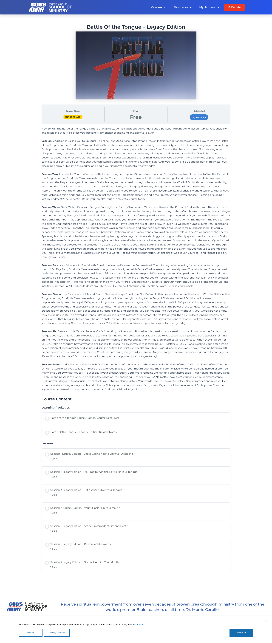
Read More (138, 624)
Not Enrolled (73, 117)
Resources (181, 7)
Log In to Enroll (199, 117)
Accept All (241, 632)
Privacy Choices (57, 632)
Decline (30, 632)
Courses (156, 7)
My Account (207, 7)
